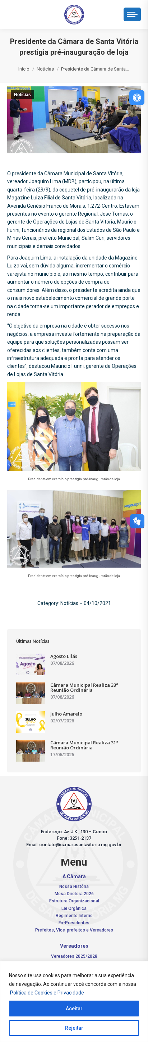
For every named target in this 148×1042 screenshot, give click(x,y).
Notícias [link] (22, 94)
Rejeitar (74, 1028)
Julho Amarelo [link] (66, 713)
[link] (136, 97)
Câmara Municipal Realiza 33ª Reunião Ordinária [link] (84, 687)
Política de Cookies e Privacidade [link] (47, 993)
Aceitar (74, 1008)
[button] (36, 12)
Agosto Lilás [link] (63, 656)
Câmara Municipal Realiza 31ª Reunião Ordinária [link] (84, 745)
